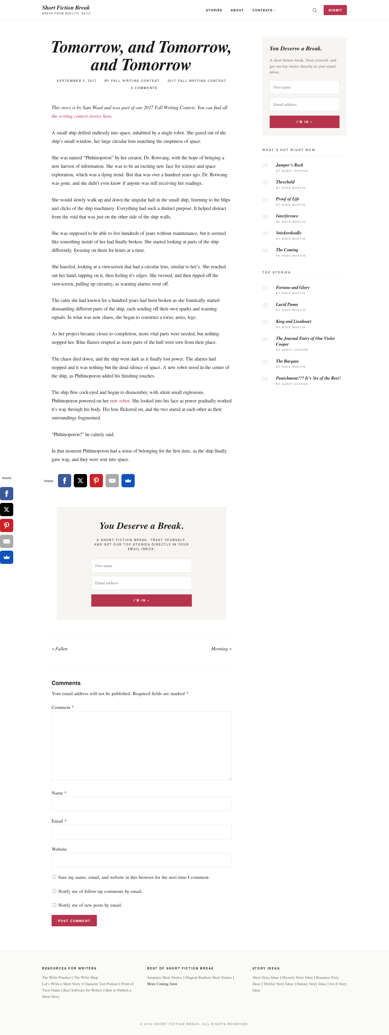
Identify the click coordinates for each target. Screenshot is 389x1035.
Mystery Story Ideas (297, 977)
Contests (262, 10)
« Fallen (59, 648)
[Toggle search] (314, 10)
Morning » (221, 648)
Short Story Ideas (265, 977)
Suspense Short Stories (164, 977)
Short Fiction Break (66, 7)
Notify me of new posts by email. (90, 905)
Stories (214, 10)
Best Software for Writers (82, 990)
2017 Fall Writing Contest (197, 80)
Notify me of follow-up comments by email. (100, 891)
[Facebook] (64, 480)
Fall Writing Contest (135, 80)
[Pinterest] (96, 480)
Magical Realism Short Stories (208, 977)
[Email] (112, 480)
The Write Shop (86, 977)
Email (59, 821)
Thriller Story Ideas (278, 983)
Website (59, 849)
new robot (119, 400)
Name (59, 793)
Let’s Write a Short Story (61, 983)
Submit (335, 10)
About (237, 10)
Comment (63, 707)
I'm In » (141, 600)
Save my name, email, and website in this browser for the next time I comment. (134, 877)
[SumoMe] (128, 480)
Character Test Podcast (101, 983)
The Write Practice (56, 977)
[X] (80, 480)
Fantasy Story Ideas (311, 983)
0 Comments (144, 88)
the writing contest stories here (81, 115)
